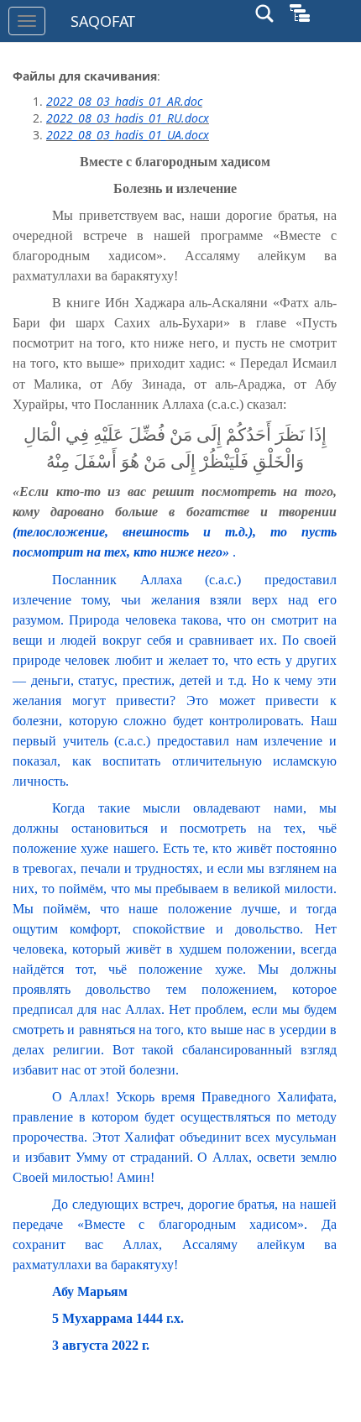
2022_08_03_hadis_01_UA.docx (127, 135)
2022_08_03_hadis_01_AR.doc (124, 101)
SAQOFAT (103, 21)
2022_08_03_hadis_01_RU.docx (127, 118)
